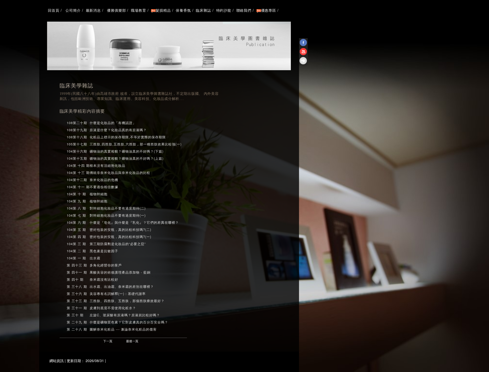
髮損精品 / (164, 10)
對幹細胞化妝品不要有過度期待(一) (118, 215)
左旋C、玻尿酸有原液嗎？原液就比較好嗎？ (125, 315)
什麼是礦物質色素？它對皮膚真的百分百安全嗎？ (129, 322)
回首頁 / (54, 10)
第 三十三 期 (77, 301)
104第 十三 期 (78, 172)
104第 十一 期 (78, 187)
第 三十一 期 (77, 308)
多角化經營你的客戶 (106, 265)
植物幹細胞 (98, 194)
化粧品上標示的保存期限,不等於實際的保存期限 (128, 137)
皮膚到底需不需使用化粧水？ (113, 308)
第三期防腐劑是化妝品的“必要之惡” (118, 244)
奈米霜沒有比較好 (104, 279)
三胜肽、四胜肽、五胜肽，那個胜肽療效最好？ (127, 301)
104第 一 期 (76, 258)
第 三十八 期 (77, 286)
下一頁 (107, 341)
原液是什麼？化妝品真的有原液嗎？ (118, 130)
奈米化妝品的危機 (104, 179)
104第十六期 (77, 151)
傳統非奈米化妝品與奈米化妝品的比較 (120, 172)
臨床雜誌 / (204, 10)
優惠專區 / (270, 10)
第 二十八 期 (77, 329)
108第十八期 (77, 137)
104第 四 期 (76, 236)
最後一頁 (132, 341)
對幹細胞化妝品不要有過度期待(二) (118, 208)
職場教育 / (139, 10)
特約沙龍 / (225, 10)
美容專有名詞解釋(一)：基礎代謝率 (118, 293)
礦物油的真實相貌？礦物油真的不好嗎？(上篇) (127, 158)
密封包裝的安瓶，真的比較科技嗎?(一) (120, 236)
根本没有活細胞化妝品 (107, 165)
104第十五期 (77, 158)
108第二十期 (77, 123)
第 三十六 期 (77, 293)
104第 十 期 (76, 194)
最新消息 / (94, 10)
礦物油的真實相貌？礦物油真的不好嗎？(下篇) (127, 151)
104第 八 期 (76, 208)
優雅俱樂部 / (117, 10)
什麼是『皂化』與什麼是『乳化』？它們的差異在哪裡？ (134, 222)
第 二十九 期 (77, 322)
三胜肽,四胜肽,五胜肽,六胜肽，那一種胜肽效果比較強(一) (136, 144)
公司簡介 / (73, 10)
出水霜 (95, 258)
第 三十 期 (75, 315)
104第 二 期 (76, 251)
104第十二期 (77, 179)
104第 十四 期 (78, 165)
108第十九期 (77, 130)
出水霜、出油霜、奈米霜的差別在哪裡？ (122, 286)
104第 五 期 (76, 229)
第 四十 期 (75, 279)
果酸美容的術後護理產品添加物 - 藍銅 (120, 272)
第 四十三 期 (77, 265)
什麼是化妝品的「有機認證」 (113, 123)
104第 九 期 (76, 201)
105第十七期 (77, 144)
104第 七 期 (76, 215)
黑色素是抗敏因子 (104, 251)
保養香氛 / (184, 10)
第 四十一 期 (77, 272)
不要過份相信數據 (104, 187)
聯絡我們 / (245, 10)
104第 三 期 (76, 244)
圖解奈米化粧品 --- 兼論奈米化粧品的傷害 (123, 329)
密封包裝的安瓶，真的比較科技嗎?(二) (120, 229)
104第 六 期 (76, 222)
